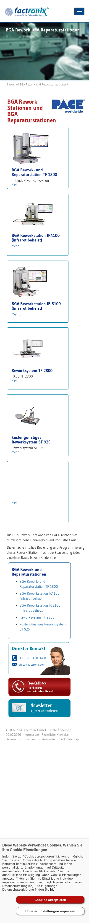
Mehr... (16, 184)
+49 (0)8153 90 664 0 (32, 658)
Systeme (12, 84)
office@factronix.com (31, 664)
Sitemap (73, 739)
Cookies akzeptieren (50, 900)
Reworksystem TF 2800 (37, 617)
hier (53, 889)
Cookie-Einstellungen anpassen (50, 911)
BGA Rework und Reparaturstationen (43, 84)
